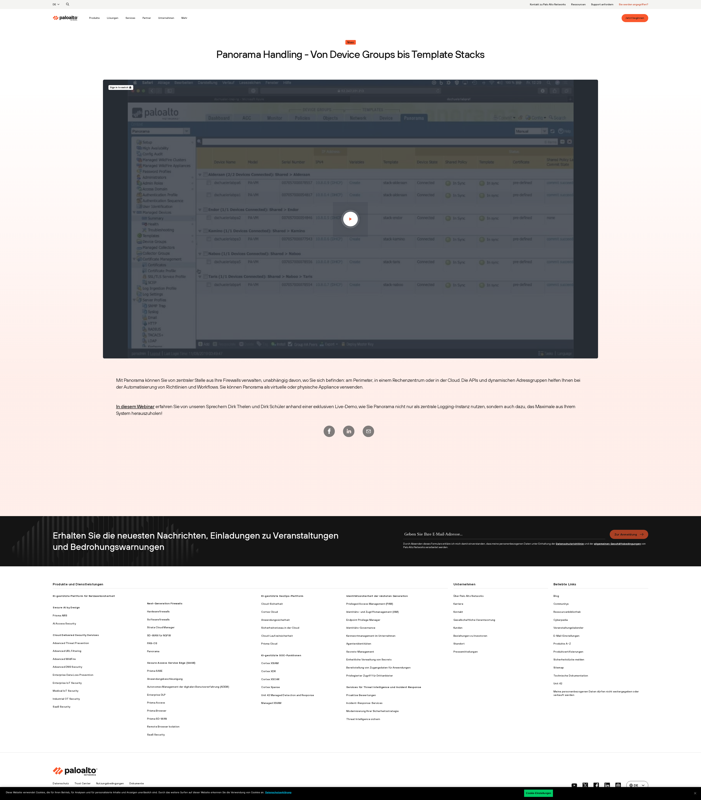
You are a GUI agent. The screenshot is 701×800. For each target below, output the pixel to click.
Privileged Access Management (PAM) (369, 603)
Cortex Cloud (269, 611)
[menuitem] (69, 18)
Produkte (94, 18)
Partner (147, 18)
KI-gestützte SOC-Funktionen (281, 655)
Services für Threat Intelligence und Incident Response (383, 687)
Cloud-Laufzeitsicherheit (277, 635)
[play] (350, 219)
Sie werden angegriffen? (633, 4)
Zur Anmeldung (625, 534)
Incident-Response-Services (364, 703)
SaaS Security (61, 706)
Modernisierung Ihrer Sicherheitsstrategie (372, 711)
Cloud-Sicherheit (272, 603)
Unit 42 (557, 683)
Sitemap (558, 667)
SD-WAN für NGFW (159, 635)
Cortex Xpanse (270, 687)
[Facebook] (329, 431)
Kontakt (458, 611)
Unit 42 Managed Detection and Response (287, 695)
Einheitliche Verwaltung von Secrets (369, 659)
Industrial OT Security (66, 698)
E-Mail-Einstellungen (566, 635)
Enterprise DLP (156, 694)
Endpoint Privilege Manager (363, 619)
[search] (68, 4)
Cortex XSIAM (270, 663)
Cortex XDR (268, 671)
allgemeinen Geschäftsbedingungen (617, 543)
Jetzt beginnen (635, 17)
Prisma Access (156, 702)
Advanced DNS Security (67, 666)
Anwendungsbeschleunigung (165, 678)
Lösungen (112, 18)
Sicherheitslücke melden (568, 659)
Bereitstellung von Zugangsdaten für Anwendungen (378, 667)
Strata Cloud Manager (161, 627)
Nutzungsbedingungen (110, 783)
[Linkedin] (349, 431)
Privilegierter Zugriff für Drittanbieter (369, 675)
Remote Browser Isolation (163, 726)
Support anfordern (602, 4)
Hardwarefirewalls (158, 611)
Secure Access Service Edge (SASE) (171, 662)
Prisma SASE (155, 670)
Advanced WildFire (64, 659)
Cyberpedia (560, 619)
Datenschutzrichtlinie (570, 543)
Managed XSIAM (271, 703)
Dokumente (136, 783)
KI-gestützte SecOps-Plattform (282, 595)
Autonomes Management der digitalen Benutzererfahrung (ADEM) (188, 686)
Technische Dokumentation (570, 675)
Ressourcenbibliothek (567, 611)
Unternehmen (166, 18)
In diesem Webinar (135, 406)
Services (130, 18)
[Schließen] (695, 793)
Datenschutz (61, 783)
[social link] (574, 785)
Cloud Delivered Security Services (76, 635)
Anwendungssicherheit (275, 619)
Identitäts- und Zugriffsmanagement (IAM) (372, 611)
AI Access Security (64, 623)
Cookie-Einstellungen (538, 793)
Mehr (184, 18)
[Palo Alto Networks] (65, 18)
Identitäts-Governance (361, 627)
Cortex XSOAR (270, 679)
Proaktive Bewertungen (361, 695)
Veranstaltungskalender (568, 627)
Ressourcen (578, 4)
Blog (556, 595)
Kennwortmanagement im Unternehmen (371, 635)
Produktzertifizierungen (568, 651)
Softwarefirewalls (158, 619)
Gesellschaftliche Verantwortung (474, 619)
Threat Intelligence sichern (363, 719)
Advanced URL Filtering (67, 650)
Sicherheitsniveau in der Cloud (280, 627)
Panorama (153, 651)
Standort (459, 643)
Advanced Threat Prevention (71, 643)
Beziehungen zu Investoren (470, 635)
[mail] (368, 431)
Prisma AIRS (60, 615)
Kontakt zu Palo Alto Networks (548, 4)
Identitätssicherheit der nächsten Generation (377, 595)
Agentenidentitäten (358, 643)
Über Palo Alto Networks (468, 595)
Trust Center (82, 783)
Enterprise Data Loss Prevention (73, 674)
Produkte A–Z (562, 643)
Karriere (458, 603)
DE (54, 4)
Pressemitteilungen (465, 651)
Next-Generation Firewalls (164, 603)
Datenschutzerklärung (278, 792)
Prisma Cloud (269, 643)
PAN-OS (152, 643)
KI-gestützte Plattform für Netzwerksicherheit (84, 595)
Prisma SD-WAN (157, 718)
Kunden (458, 627)
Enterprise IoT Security (67, 682)
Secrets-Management (360, 651)
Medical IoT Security (65, 690)
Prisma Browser (156, 710)
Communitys (561, 603)
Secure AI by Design (66, 607)
